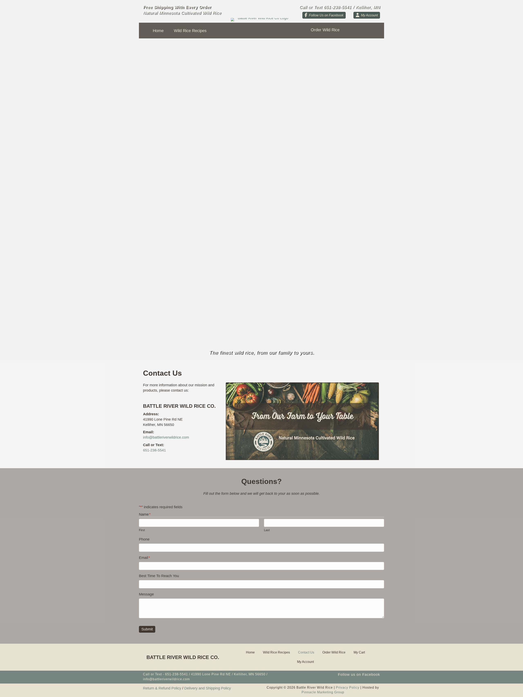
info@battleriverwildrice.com (166, 437)
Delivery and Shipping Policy (207, 688)
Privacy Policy (347, 687)
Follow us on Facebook (359, 674)
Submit (147, 629)
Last (267, 530)
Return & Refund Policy (162, 688)
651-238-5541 (154, 450)
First (142, 530)
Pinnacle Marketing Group (323, 692)
